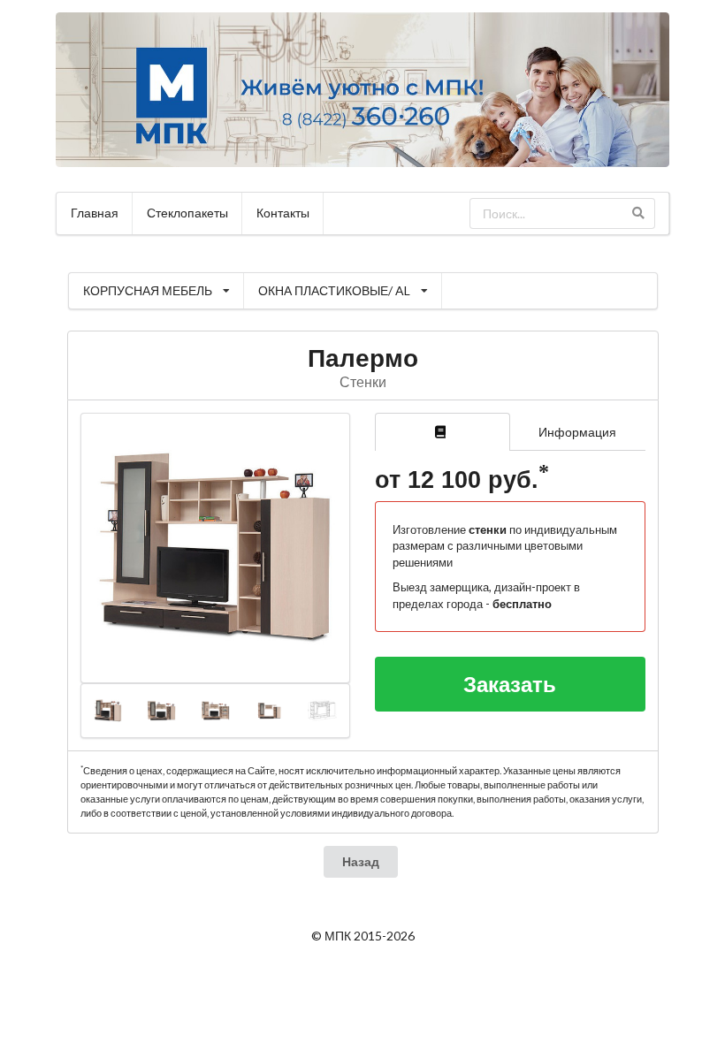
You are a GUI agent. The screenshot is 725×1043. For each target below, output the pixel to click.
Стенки (363, 381)
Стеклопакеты (187, 212)
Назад (360, 861)
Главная (94, 212)
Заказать (509, 684)
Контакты (282, 212)
